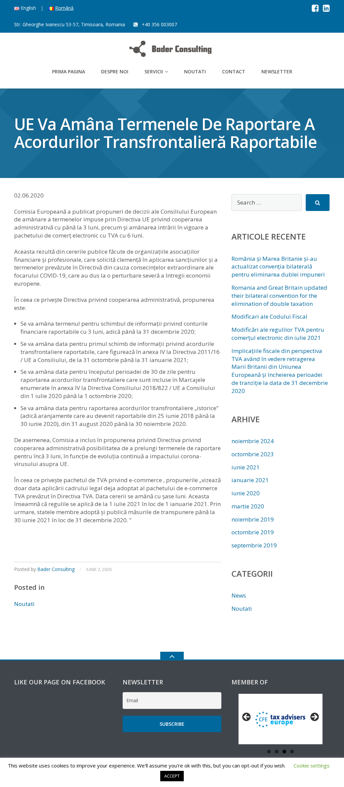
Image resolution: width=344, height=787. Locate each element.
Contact (233, 71)
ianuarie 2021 (250, 480)
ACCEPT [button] (172, 776)
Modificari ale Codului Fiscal (269, 316)
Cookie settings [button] (312, 765)
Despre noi (114, 71)
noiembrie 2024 (252, 441)
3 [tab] (284, 751)
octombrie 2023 (252, 454)
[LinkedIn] (326, 8)
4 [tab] (292, 751)
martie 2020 (247, 506)
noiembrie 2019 (252, 519)
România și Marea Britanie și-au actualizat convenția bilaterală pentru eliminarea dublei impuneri (278, 267)
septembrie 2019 (254, 545)
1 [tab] (269, 751)
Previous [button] (247, 717)
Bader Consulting (56, 569)
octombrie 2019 (252, 532)
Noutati (195, 71)
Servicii (153, 71)
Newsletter (276, 71)
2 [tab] (276, 751)
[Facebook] (315, 8)
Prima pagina (68, 71)
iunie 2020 (245, 493)
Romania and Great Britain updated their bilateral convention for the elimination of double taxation (279, 296)
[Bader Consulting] (172, 48)
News (238, 595)
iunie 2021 (245, 467)
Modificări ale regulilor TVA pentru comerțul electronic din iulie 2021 (277, 334)
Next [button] (314, 717)
